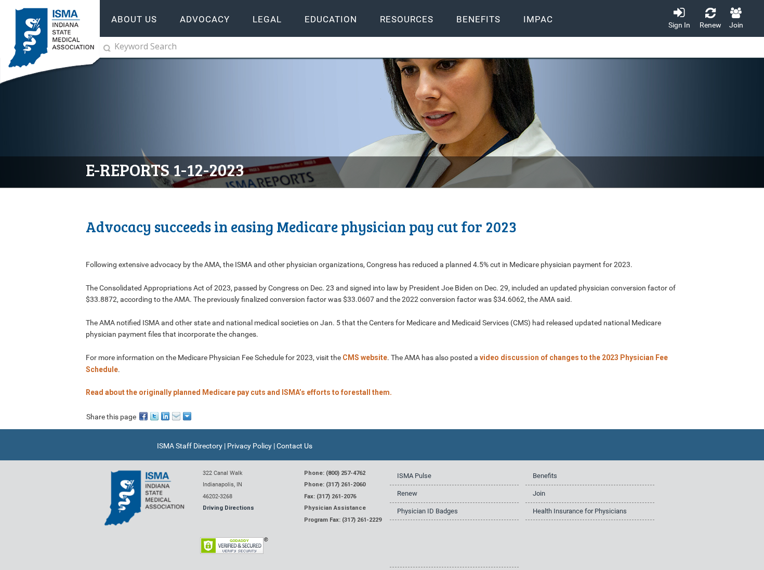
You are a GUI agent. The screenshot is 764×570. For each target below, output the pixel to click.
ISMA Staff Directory (189, 446)
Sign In (679, 25)
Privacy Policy (249, 446)
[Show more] (188, 415)
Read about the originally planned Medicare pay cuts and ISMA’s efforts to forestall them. (239, 392)
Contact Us (294, 446)
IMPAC (538, 19)
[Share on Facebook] (144, 415)
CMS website (365, 357)
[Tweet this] (155, 415)
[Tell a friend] (177, 415)
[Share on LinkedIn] (166, 415)
